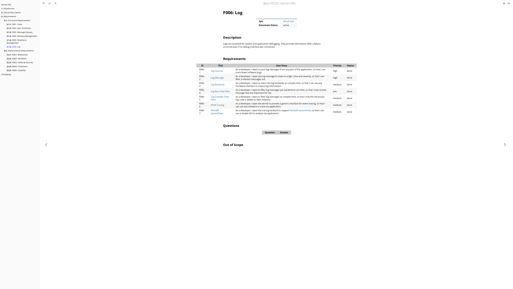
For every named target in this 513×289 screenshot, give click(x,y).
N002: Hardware (17, 58)
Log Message (217, 77)
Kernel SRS (6, 4)
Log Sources (217, 70)
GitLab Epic (288, 21)
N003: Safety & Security (20, 62)
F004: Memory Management (22, 36)
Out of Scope (233, 144)
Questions (231, 125)
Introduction (8, 8)
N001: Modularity (17, 54)
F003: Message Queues (20, 32)
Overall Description (11, 12)
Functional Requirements (17, 20)
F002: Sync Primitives (19, 28)
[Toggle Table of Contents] (43, 3)
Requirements (8, 16)
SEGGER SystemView (217, 112)
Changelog (6, 74)
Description (232, 37)
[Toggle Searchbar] (55, 3)
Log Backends (218, 84)
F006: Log (13, 46)
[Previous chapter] (46, 144)
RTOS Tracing (217, 105)
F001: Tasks (14, 24)
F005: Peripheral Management (17, 41)
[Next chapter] (505, 144)
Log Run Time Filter (220, 91)
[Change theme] (49, 3)
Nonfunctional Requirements (19, 50)
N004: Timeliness (17, 66)
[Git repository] (509, 3)
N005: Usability (16, 70)
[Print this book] (504, 3)
